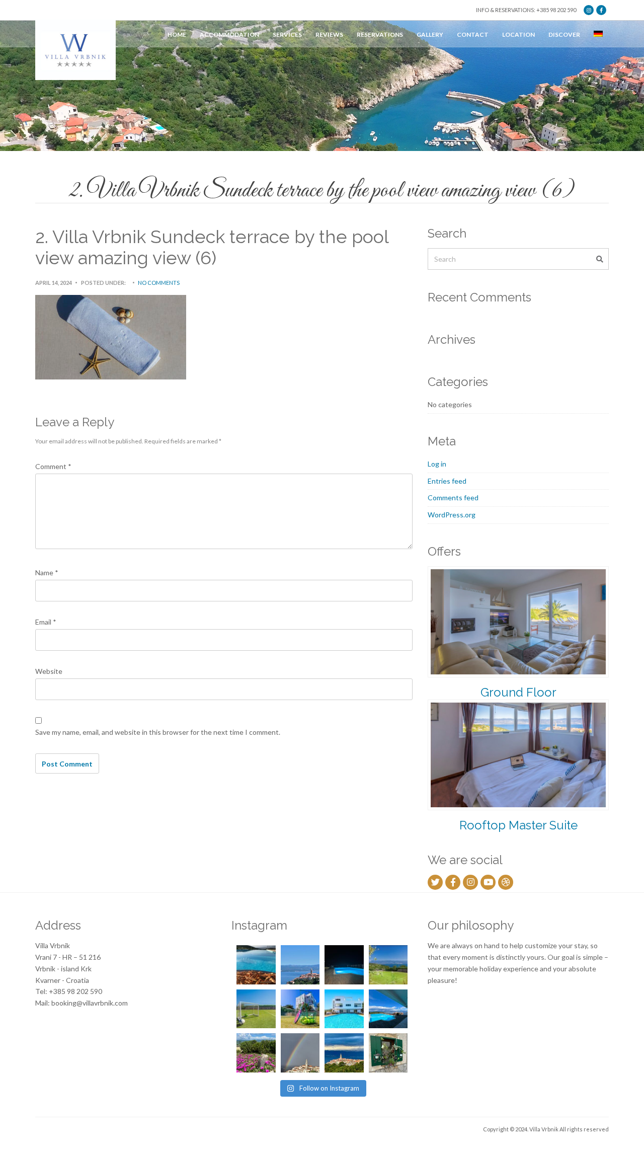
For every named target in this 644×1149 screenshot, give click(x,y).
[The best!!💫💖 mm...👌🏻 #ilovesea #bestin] (256, 964)
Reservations (380, 34)
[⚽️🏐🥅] (256, 1009)
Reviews (329, 34)
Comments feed (453, 497)
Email (45, 622)
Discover (564, 34)
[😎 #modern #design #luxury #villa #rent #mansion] (388, 1053)
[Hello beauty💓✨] (388, 1009)
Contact (473, 34)
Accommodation (229, 34)
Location (518, 34)
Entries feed (447, 481)
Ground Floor (518, 692)
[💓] (256, 1053)
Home (177, 34)
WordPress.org (451, 514)
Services (287, 34)
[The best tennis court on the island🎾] (388, 964)
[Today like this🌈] (300, 1053)
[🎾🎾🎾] (300, 1009)
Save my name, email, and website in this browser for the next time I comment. (157, 732)
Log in (437, 463)
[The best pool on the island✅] (344, 1009)
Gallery (430, 34)
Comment (53, 466)
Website (48, 671)
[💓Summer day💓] (300, 964)
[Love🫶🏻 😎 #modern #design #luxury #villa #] (344, 1053)
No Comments (159, 282)
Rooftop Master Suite (518, 825)
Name (46, 572)
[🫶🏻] (344, 964)
